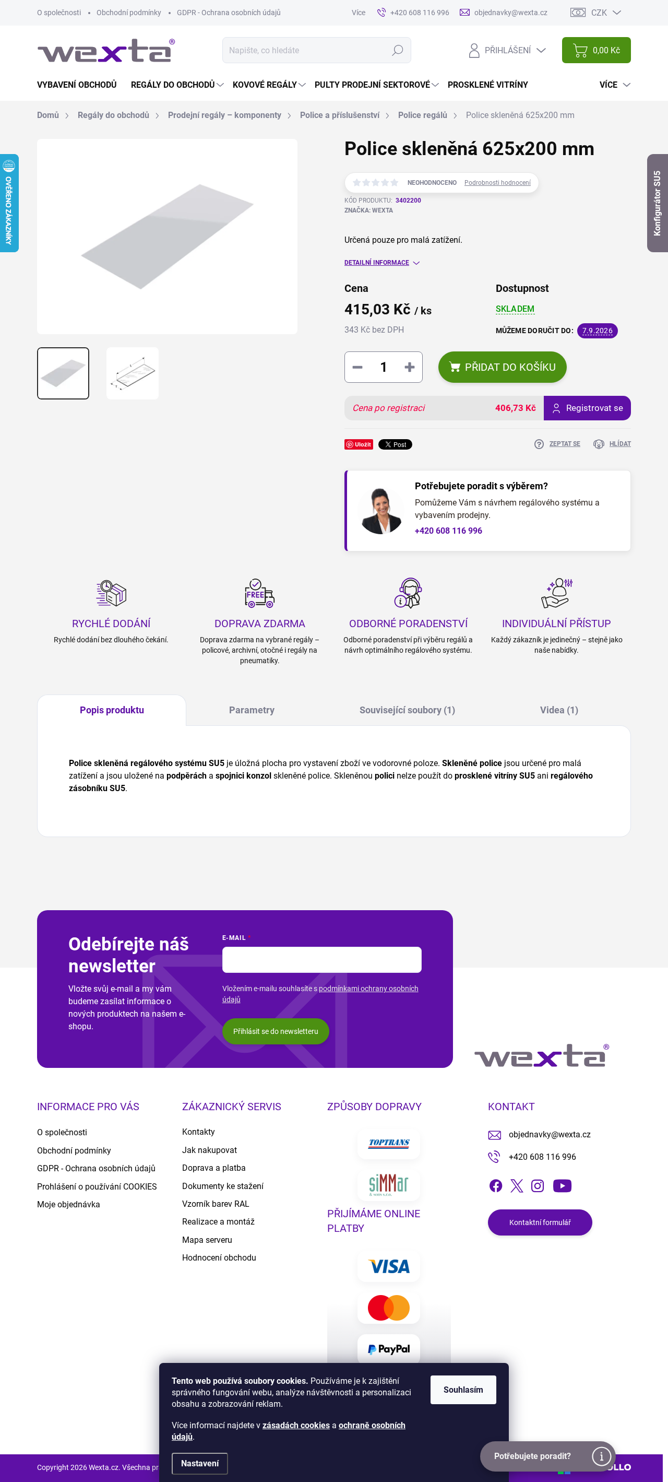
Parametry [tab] (252, 709)
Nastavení (200, 1463)
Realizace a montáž (218, 1222)
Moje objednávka (68, 1204)
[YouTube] (562, 1184)
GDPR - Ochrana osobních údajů (229, 12)
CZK (599, 13)
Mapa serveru (207, 1240)
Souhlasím (463, 1390)
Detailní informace (376, 262)
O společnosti (59, 12)
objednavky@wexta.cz (550, 1134)
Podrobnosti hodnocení (497, 182)
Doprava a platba (214, 1168)
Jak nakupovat (209, 1150)
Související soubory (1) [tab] (407, 709)
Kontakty (198, 1132)
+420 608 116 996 (448, 531)
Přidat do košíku (510, 367)
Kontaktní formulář (540, 1222)
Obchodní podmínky (129, 12)
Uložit (363, 444)
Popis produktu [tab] (112, 709)
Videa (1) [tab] (559, 709)
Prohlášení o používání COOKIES (97, 1187)
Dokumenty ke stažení (223, 1186)
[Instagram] (537, 1184)
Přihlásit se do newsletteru (275, 1031)
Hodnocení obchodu (219, 1258)
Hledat (397, 50)
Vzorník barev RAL (215, 1204)
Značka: (368, 210)
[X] (516, 1184)
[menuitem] (81, 85)
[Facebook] (496, 1184)
